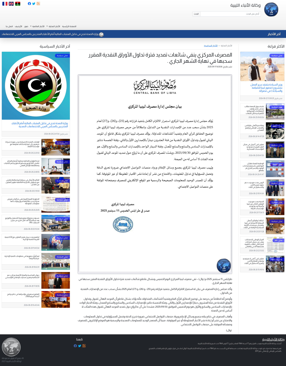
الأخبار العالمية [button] (38, 26)
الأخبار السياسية (210, 45)
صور (26, 26)
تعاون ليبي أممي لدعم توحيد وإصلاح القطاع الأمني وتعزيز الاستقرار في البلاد (253, 261)
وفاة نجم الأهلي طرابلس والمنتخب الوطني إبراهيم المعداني (254, 127)
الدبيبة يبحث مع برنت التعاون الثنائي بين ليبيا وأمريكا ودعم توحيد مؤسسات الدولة (255, 205)
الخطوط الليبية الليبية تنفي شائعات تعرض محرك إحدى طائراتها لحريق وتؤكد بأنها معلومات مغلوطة (23, 201)
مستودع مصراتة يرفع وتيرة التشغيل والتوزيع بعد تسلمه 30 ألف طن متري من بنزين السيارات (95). (22, 220)
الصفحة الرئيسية (69, 26)
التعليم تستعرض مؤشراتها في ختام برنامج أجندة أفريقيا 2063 (23, 295)
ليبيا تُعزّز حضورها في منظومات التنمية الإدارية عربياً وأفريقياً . (21, 257)
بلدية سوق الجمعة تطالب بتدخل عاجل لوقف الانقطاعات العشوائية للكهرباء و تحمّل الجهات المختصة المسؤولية (254, 110)
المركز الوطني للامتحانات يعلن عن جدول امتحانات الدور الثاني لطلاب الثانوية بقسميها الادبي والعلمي (254, 243)
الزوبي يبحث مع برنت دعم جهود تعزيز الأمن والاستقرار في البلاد (254, 185)
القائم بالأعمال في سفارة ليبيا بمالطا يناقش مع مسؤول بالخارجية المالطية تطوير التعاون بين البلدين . (22, 182)
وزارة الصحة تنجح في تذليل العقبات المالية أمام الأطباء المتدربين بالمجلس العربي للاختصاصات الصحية (62, 34)
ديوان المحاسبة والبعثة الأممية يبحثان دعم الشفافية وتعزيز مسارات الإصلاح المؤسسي (22, 276)
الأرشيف (18, 26)
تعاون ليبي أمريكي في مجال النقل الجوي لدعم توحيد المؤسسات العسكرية (253, 146)
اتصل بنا (9, 26)
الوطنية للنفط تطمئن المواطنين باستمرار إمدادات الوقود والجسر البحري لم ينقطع (253, 166)
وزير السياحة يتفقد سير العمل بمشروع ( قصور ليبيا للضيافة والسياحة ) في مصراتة (266, 87)
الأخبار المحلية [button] (54, 26)
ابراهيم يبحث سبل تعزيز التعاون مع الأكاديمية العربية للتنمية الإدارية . (22, 238)
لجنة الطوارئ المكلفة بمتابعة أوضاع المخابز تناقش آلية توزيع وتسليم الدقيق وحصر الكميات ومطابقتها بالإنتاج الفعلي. (21, 163)
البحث (196, 14)
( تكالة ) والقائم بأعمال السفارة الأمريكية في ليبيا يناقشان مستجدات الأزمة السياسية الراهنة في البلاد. (253, 224)
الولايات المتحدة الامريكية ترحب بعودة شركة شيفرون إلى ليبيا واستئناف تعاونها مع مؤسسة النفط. (22, 144)
